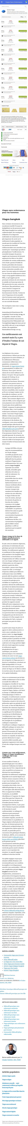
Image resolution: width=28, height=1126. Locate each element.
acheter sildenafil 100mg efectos (14, 910)
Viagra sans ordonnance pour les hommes (13, 211)
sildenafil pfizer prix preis (10, 429)
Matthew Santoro (9, 975)
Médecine (11, 978)
